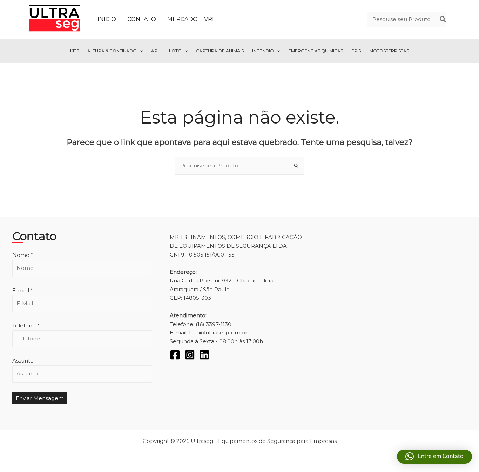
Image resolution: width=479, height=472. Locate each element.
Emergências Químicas (315, 50)
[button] (140, 51)
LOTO (175, 50)
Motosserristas (389, 50)
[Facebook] (175, 355)
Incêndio (263, 50)
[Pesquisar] (443, 19)
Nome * (22, 255)
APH (156, 50)
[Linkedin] (204, 355)
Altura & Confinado (112, 50)
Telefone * (26, 325)
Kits (74, 50)
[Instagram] (189, 355)
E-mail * (22, 290)
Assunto (23, 360)
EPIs (356, 50)
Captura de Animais (220, 50)
